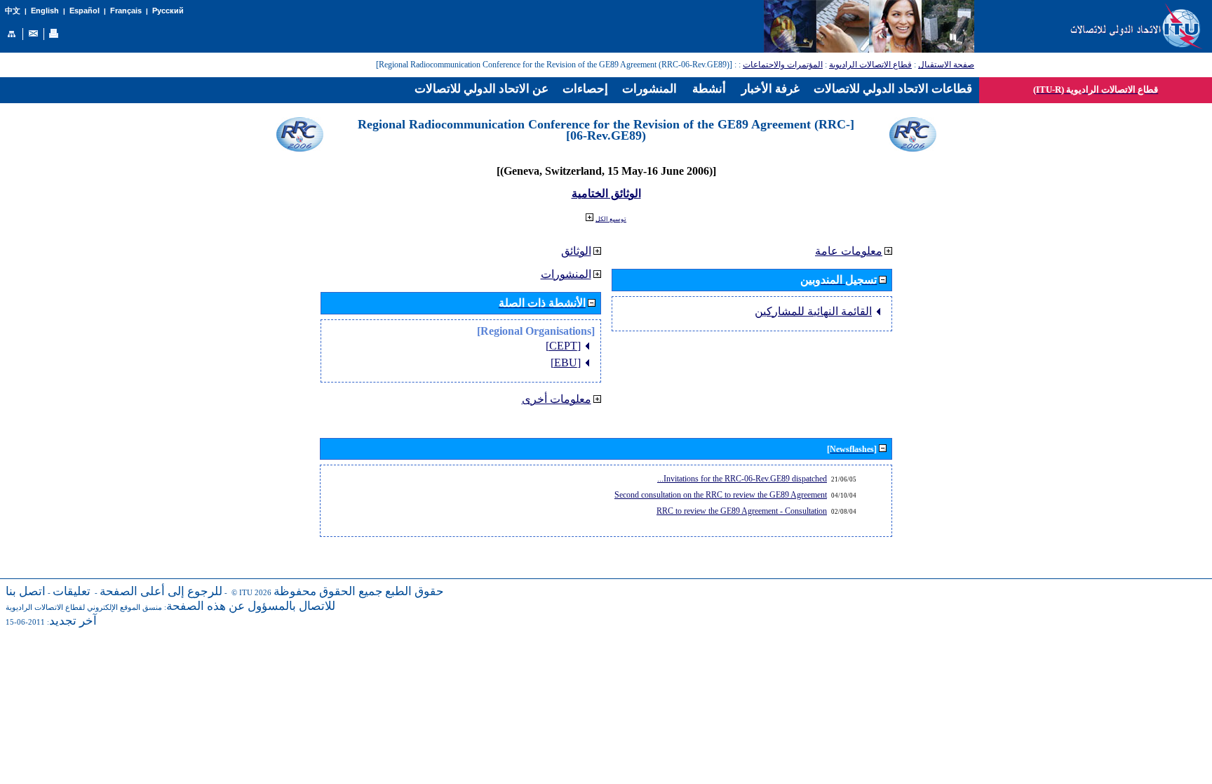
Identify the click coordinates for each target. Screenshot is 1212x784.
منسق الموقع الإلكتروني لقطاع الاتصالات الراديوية (84, 607)
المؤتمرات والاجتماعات (783, 64)
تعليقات (71, 591)
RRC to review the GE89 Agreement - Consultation (741, 511)
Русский (168, 10)
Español (84, 10)
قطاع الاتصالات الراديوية (870, 64)
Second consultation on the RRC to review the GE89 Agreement (720, 495)
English (45, 10)
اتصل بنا (26, 591)
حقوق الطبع (414, 591)
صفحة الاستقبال (946, 64)
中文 (12, 11)
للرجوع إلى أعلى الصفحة (161, 591)
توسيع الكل (610, 218)
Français (126, 10)
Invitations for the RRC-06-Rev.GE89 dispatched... (742, 479)
